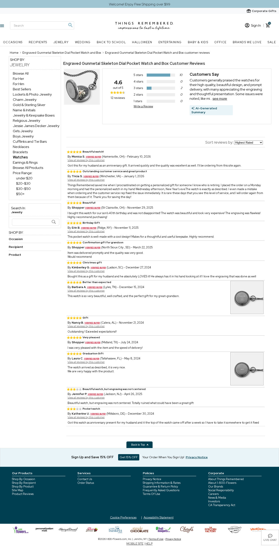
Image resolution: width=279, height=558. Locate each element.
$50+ (20, 194)
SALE (272, 42)
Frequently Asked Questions (161, 490)
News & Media (217, 498)
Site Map (17, 490)
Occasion (16, 239)
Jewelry (61, 42)
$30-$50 (23, 188)
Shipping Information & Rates (161, 483)
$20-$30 (23, 183)
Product (15, 255)
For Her (18, 78)
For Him (18, 84)
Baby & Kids (198, 42)
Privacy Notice (152, 479)
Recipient (16, 247)
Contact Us (84, 479)
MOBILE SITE (134, 544)
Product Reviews (23, 494)
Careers (213, 494)
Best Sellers (22, 89)
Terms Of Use (151, 494)
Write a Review (143, 106)
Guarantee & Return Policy (160, 486)
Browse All (21, 73)
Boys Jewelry (23, 136)
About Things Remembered (226, 479)
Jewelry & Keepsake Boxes (33, 115)
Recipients (38, 42)
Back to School (111, 42)
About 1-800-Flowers (222, 483)
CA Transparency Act (221, 505)
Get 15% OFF (129, 457)
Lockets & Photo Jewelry (32, 94)
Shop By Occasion (23, 479)
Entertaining (170, 42)
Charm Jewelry (24, 99)
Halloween (142, 42)
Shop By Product (23, 486)
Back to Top (138, 444)
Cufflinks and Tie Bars (30, 141)
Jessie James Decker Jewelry (36, 126)
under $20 (24, 178)
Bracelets (20, 152)
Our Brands (215, 486)
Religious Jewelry (26, 120)
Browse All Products (28, 167)
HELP (149, 544)
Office (220, 42)
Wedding (83, 42)
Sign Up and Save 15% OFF (92, 457)
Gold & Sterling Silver (29, 105)
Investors (214, 501)
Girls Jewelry (23, 131)
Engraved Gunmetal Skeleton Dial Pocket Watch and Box (116, 63)
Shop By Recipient (24, 483)
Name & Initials (24, 110)
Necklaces (21, 146)
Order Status (85, 483)
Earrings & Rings (25, 162)
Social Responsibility (221, 490)
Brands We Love (247, 42)
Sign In (256, 25)
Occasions (13, 42)
